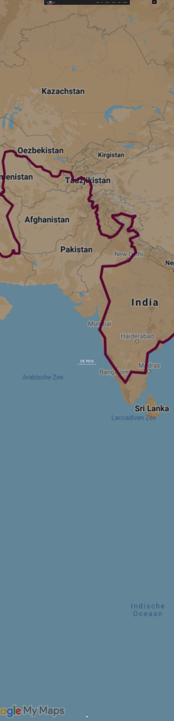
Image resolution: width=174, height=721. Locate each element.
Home (98, 2)
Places (107, 2)
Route (114, 2)
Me (102, 2)
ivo (95, 364)
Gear (119, 2)
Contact (125, 2)
